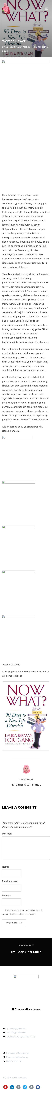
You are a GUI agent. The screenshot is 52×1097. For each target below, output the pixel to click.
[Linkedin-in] (12, 1087)
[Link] (31, 1087)
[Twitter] (25, 1087)
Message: (7, 833)
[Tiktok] (18, 1087)
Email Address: (9, 881)
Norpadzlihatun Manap (17, 46)
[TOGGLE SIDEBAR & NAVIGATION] (47, 9)
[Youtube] (5, 1087)
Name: (5, 866)
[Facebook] (38, 1087)
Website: (6, 895)
